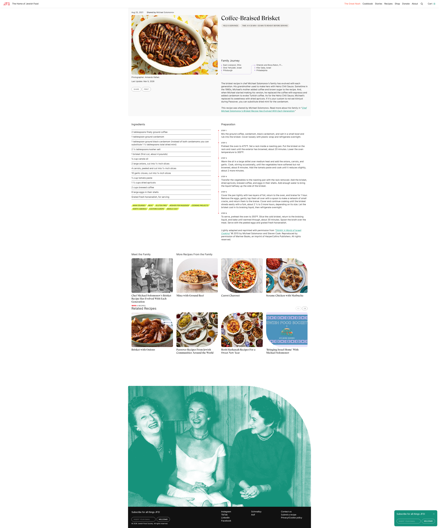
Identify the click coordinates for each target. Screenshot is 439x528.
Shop (397, 3)
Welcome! (163, 519)
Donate (406, 3)
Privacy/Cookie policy (291, 517)
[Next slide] (305, 308)
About (415, 3)
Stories (378, 3)
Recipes (388, 3)
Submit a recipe (288, 514)
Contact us (286, 511)
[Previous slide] (298, 308)
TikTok (224, 514)
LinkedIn (225, 517)
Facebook (226, 521)
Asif (253, 514)
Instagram (226, 511)
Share (136, 89)
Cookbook (368, 3)
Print (146, 89)
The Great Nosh (352, 3)
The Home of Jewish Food (25, 3)
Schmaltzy (256, 511)
